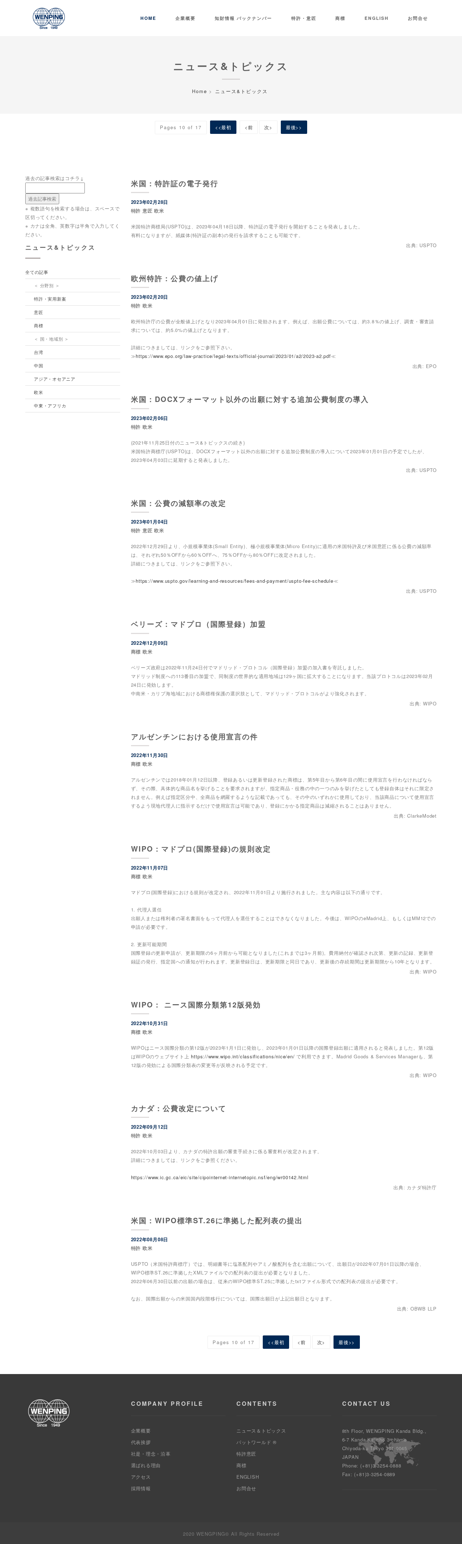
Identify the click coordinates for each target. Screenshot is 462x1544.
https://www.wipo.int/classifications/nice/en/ (243, 1056)
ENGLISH (247, 1476)
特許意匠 (246, 1453)
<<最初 (223, 127)
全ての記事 (36, 272)
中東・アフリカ (50, 405)
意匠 (38, 312)
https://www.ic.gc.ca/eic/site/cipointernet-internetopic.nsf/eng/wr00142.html (220, 1177)
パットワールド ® (256, 1442)
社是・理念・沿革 (151, 1453)
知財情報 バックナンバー (243, 18)
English (377, 18)
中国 (38, 365)
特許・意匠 (304, 18)
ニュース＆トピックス (261, 1430)
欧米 (38, 392)
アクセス (141, 1476)
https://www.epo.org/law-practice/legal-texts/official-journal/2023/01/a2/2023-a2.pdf (233, 356)
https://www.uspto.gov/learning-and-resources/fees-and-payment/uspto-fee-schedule (234, 580)
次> (268, 127)
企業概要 (185, 18)
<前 (249, 127)
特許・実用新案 (50, 299)
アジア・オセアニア (54, 379)
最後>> (294, 127)
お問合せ (418, 18)
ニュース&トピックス (241, 91)
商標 (340, 18)
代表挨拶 (141, 1442)
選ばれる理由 (146, 1465)
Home (148, 18)
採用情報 (141, 1488)
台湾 (38, 352)
